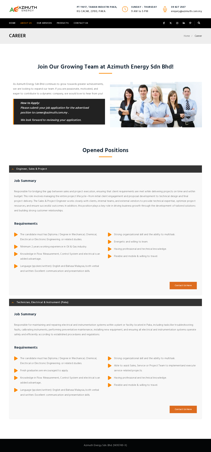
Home (12, 23)
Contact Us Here (183, 285)
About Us (26, 23)
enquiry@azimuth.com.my (186, 11)
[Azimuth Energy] (23, 9)
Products (63, 23)
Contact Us (81, 23)
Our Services (44, 23)
